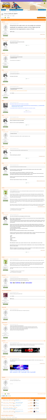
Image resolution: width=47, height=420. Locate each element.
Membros (11, 9)
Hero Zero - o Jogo (5, 402)
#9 (44, 146)
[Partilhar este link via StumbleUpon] (6, 395)
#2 (44, 38)
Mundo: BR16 (15, 407)
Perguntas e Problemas (12, 402)
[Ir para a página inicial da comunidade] (12, 5)
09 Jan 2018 (37, 408)
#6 (44, 100)
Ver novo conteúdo (41, 9)
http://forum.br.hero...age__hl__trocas (17, 106)
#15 (44, 290)
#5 (44, 84)
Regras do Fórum (20, 9)
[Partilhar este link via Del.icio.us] (4, 395)
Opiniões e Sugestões (14, 417)
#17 (44, 322)
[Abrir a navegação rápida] (45, 9)
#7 (44, 115)
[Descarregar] (10, 395)
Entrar (41, 0)
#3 (44, 53)
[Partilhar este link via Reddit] (5, 395)
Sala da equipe (11, 407)
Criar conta (44, 0)
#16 (44, 307)
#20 (44, 377)
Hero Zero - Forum (3, 417)
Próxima (8, 17)
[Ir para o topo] (23, 419)
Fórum (8, 9)
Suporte (15, 9)
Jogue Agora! (3, 9)
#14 (44, 275)
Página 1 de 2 (2, 17)
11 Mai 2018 (37, 405)
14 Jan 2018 (37, 411)
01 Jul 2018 (37, 400)
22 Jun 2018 (37, 403)
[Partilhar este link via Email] (7, 395)
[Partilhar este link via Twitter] (1, 395)
